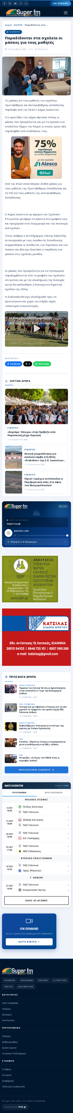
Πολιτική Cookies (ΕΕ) (13, 1086)
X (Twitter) (60, 980)
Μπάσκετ (7, 1014)
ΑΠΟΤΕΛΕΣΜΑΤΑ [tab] (54, 792)
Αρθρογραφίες (10, 1041)
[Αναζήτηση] (20, 3)
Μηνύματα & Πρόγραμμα (24, 541)
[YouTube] (15, 3)
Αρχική (8, 25)
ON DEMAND (60, 3)
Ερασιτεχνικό (9, 1047)
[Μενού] (65, 12)
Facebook (15, 364)
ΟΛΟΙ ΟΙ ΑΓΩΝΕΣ (36, 900)
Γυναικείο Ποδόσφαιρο (14, 1053)
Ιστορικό (7, 1075)
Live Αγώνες (8, 1020)
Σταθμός (6, 1069)
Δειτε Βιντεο (27, 941)
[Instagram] (9, 3)
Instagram (27, 980)
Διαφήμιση (8, 1080)
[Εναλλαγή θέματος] (26, 3)
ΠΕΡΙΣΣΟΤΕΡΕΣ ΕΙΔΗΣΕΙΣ (35, 769)
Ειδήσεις (6, 1008)
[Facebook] (4, 3)
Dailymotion (25, 986)
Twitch (8, 986)
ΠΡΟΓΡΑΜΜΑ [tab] (19, 792)
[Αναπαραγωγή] (8, 533)
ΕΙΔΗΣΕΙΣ (18, 25)
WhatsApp (44, 364)
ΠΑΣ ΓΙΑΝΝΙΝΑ (10, 1003)
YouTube (43, 980)
